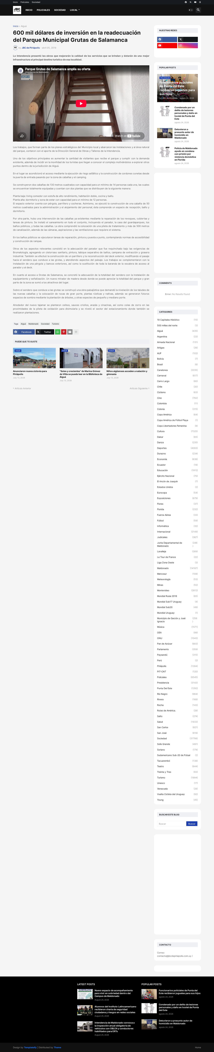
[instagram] (188, 45)
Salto (177, 716)
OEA (177, 632)
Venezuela (177, 788)
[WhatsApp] (57, 332)
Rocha (177, 705)
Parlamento (177, 649)
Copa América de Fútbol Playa (177, 420)
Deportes (177, 448)
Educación (177, 470)
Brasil (177, 364)
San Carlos (177, 727)
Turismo (55, 324)
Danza (177, 442)
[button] (190, 10)
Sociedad (36, 2)
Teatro (177, 766)
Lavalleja (177, 551)
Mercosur (177, 573)
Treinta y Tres (177, 772)
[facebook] (186, 2)
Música (177, 627)
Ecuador (177, 464)
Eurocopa (177, 492)
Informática (177, 526)
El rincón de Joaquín (177, 481)
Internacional (177, 531)
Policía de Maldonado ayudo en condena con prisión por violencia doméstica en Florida (186, 154)
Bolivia (177, 358)
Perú (177, 660)
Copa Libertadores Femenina (177, 425)
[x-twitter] (190, 2)
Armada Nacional (177, 342)
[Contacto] (188, 51)
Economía (177, 459)
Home (198, 1047)
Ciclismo (177, 392)
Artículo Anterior (23, 388)
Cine (177, 398)
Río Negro (177, 694)
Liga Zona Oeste (177, 562)
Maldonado (33, 324)
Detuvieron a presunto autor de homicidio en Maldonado (184, 133)
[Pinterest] (63, 332)
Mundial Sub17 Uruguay (177, 601)
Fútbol (177, 520)
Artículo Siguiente (139, 388)
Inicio (15, 2)
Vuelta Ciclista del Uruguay (177, 794)
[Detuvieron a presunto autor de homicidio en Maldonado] (164, 133)
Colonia (177, 409)
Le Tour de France (177, 557)
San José (177, 733)
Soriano (177, 749)
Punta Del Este (177, 688)
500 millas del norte (177, 325)
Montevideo (177, 590)
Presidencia (177, 682)
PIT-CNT (177, 671)
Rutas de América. (177, 710)
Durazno (177, 453)
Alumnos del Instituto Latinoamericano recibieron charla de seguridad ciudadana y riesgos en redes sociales (115, 1009)
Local (74, 10)
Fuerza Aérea (177, 515)
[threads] (200, 2)
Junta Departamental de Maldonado (177, 544)
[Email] (70, 332)
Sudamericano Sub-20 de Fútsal (177, 755)
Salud (177, 721)
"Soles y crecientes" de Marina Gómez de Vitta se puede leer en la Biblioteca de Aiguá (81, 374)
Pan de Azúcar (177, 643)
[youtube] (195, 2)
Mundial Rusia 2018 (177, 596)
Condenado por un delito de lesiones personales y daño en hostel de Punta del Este (186, 113)
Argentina (177, 336)
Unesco (177, 783)
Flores (177, 503)
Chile (177, 386)
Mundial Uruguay (177, 612)
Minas (177, 585)
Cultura (177, 431)
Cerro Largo (177, 381)
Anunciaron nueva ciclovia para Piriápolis (30, 372)
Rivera (177, 699)
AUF (177, 353)
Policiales (25, 2)
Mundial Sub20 (177, 607)
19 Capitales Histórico (177, 319)
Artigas (177, 347)
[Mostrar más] (76, 332)
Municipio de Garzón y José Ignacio (177, 620)
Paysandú (177, 654)
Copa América (177, 414)
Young (177, 799)
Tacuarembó (177, 760)
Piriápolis (177, 666)
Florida (177, 509)
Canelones (177, 370)
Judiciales (177, 537)
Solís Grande (177, 744)
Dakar (177, 437)
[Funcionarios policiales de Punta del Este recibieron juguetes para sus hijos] (149, 994)
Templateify (30, 1047)
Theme (57, 1047)
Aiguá (24, 26)
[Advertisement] (177, 223)
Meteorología (177, 579)
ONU (177, 638)
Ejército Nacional (177, 476)
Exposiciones (177, 498)
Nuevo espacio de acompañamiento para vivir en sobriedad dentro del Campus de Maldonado (114, 993)
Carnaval (177, 375)
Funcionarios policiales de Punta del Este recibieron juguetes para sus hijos (180, 992)
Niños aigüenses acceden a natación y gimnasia (127, 372)
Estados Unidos (177, 487)
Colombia (177, 403)
